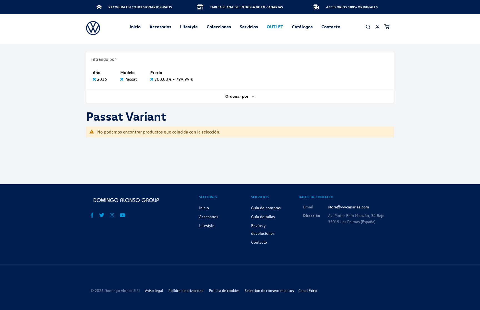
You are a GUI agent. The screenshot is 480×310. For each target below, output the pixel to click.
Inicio (135, 26)
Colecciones (219, 26)
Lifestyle (189, 26)
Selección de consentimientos (269, 290)
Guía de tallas (263, 216)
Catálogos (302, 26)
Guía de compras (266, 207)
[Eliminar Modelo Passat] (122, 79)
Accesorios (208, 216)
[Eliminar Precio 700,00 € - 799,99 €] (152, 79)
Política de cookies (224, 290)
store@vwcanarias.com (348, 206)
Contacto (330, 26)
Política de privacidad (186, 290)
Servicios (249, 26)
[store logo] (93, 28)
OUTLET (275, 26)
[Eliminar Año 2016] (95, 79)
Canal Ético (307, 290)
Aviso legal (154, 290)
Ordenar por (237, 96)
